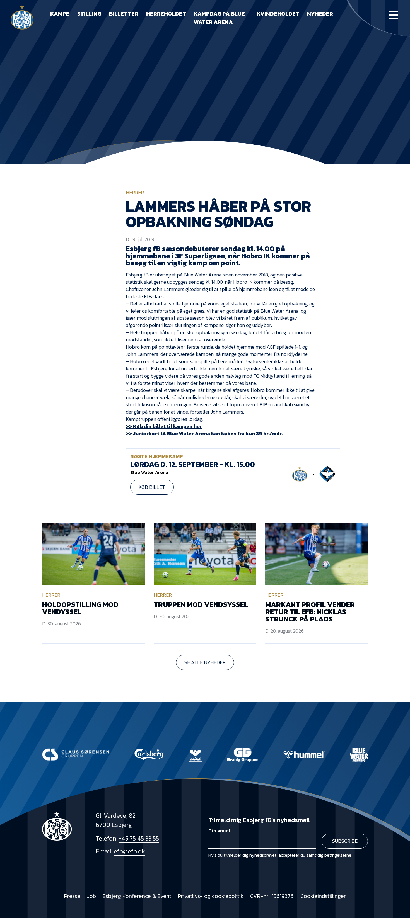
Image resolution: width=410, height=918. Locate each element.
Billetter (123, 13)
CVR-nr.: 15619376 (272, 896)
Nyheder (320, 13)
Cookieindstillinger (323, 896)
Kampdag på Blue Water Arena (219, 17)
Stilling (89, 13)
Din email (219, 830)
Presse (72, 896)
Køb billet (152, 487)
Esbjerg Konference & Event (137, 896)
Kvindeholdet (278, 13)
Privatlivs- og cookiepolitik (210, 896)
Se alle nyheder (205, 662)
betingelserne (337, 855)
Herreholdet (166, 13)
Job (91, 896)
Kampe (59, 13)
